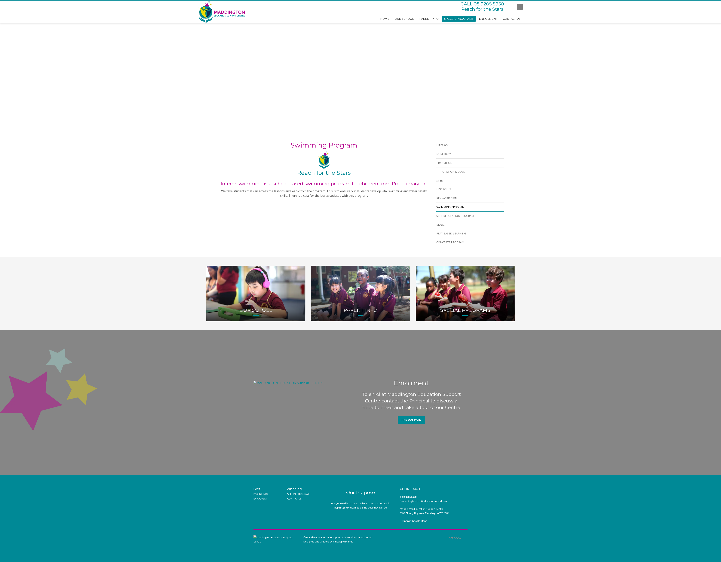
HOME (256, 489)
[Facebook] (510, 7)
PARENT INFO (260, 494)
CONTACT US (294, 498)
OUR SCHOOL (294, 489)
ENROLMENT (260, 498)
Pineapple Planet (343, 541)
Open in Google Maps (414, 521)
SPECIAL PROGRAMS (298, 494)
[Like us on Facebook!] (465, 538)
